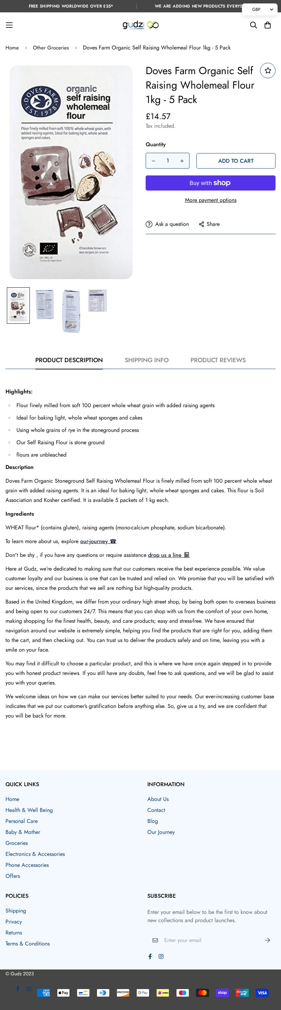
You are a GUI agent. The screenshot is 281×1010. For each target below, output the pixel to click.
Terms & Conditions (27, 944)
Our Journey (161, 832)
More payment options (210, 200)
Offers (12, 876)
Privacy (13, 922)
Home (12, 47)
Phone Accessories (27, 865)
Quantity (156, 144)
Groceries (16, 843)
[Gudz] (141, 25)
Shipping (15, 911)
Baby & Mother (22, 832)
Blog (152, 821)
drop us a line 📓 (169, 555)
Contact (156, 810)
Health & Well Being (29, 810)
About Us (158, 799)
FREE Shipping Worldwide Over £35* (71, 6)
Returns (13, 933)
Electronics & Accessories (35, 854)
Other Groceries (51, 47)
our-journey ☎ (98, 541)
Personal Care (21, 821)
